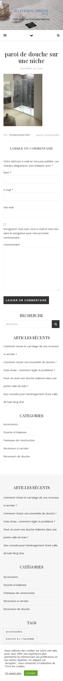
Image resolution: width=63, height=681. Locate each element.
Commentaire (12, 244)
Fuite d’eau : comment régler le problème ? (29, 370)
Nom (7, 172)
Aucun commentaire (47, 135)
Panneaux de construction (19, 440)
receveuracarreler (19, 134)
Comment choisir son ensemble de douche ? (30, 362)
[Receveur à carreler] (31, 12)
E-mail (8, 190)
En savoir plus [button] (13, 673)
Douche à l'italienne (15, 432)
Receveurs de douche (17, 456)
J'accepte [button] (31, 673)
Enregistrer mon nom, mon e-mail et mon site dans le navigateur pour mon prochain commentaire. (31, 233)
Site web (9, 207)
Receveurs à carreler (16, 448)
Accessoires (11, 424)
